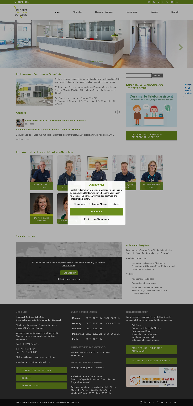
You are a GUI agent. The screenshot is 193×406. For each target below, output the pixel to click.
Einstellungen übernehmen (96, 219)
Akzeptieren (96, 211)
